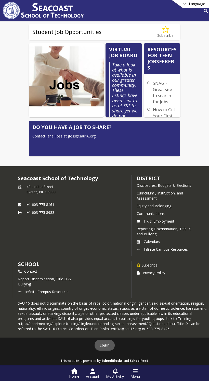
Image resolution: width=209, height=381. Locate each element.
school (28, 264)
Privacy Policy (154, 272)
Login (105, 345)
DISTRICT (148, 178)
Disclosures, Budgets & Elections (164, 185)
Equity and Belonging (154, 205)
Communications (151, 213)
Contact (30, 271)
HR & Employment (159, 221)
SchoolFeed (139, 361)
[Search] (205, 10)
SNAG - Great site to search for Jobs (162, 92)
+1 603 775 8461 (40, 204)
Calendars (152, 241)
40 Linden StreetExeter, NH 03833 (41, 189)
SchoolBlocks (112, 361)
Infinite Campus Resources (166, 249)
